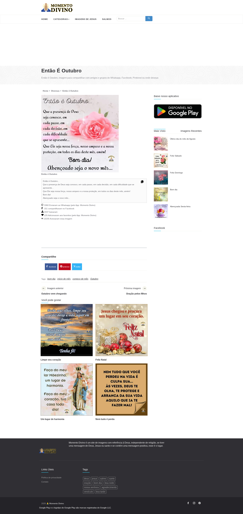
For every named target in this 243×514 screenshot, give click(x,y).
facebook (52, 267)
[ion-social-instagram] (194, 503)
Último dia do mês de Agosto (182, 139)
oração (87, 483)
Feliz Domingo (176, 173)
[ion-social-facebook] (188, 503)
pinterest (65, 267)
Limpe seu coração (51, 360)
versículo (88, 491)
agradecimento (109, 487)
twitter (78, 267)
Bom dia (173, 189)
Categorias (60, 19)
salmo (103, 478)
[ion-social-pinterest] (199, 503)
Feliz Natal (100, 360)
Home (44, 19)
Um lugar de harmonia (52, 419)
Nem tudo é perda (104, 419)
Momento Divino (87, 205)
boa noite (109, 483)
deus (86, 478)
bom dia (98, 483)
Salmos (106, 19)
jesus (94, 478)
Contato (44, 482)
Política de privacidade (51, 477)
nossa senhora (91, 487)
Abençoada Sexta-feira (180, 206)
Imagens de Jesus (85, 19)
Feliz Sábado (176, 156)
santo (112, 478)
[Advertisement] (121, 44)
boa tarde (100, 491)
